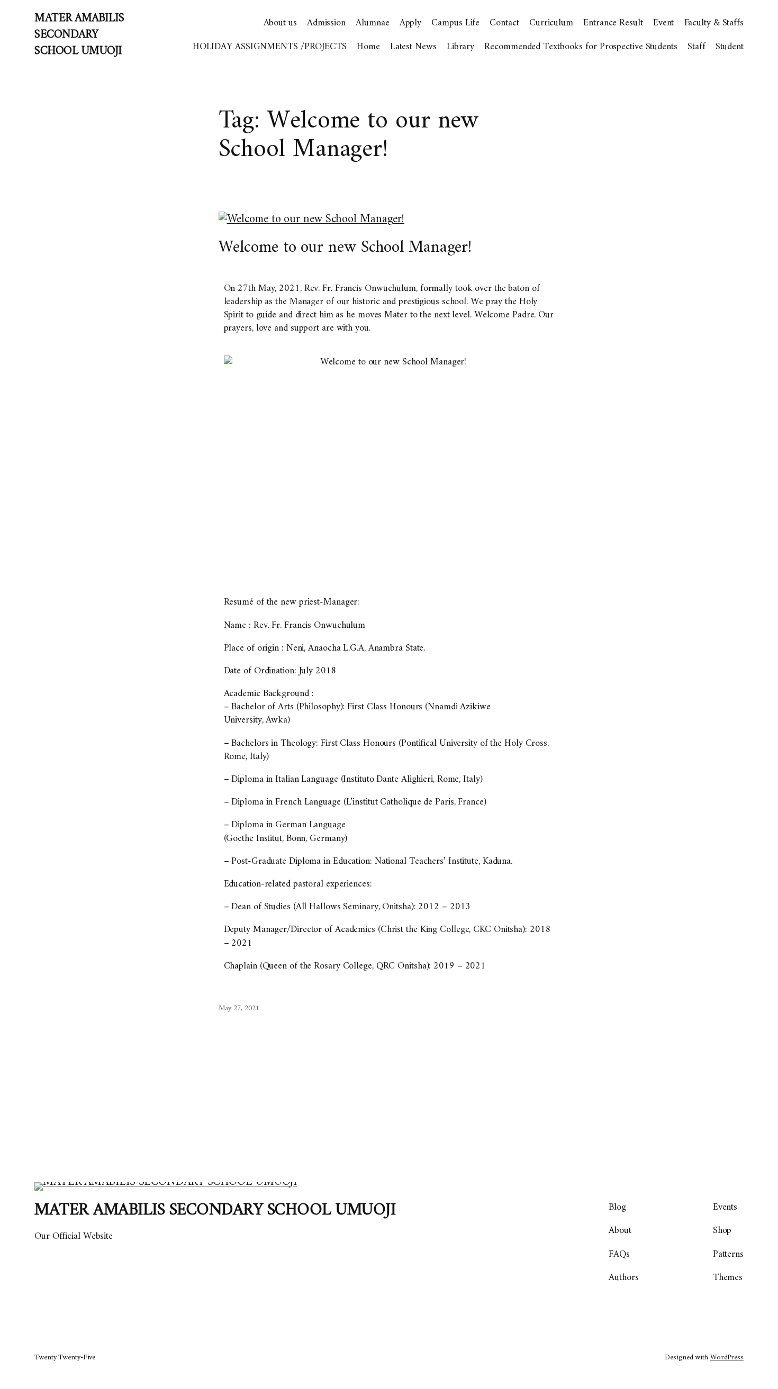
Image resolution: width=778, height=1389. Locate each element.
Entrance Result (613, 23)
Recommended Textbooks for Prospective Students (580, 46)
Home (368, 46)
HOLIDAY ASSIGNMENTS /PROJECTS (270, 46)
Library (460, 46)
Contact (504, 23)
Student (730, 46)
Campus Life (455, 23)
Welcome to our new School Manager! (345, 247)
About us (280, 23)
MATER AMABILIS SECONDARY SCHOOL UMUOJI (79, 34)
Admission (326, 23)
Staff (696, 46)
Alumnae (372, 23)
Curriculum (551, 23)
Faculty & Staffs (714, 23)
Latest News (413, 46)
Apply (411, 23)
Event (663, 23)
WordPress (727, 1357)
